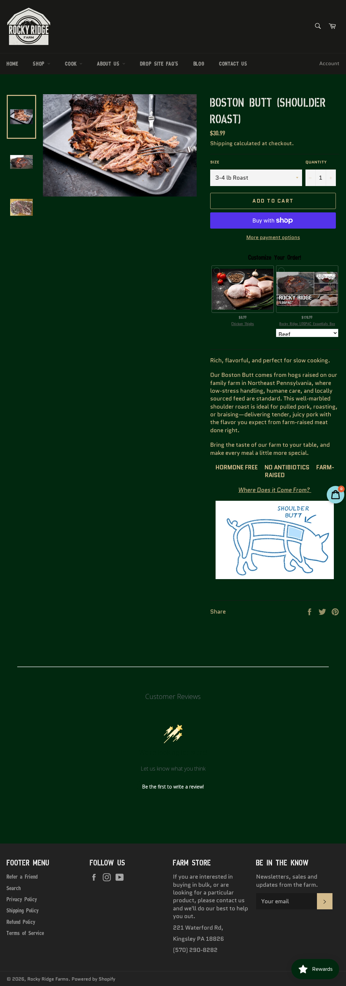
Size (214, 162)
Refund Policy (21, 921)
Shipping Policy (23, 910)
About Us (109, 63)
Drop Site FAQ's (159, 63)
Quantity (316, 162)
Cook (72, 63)
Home (12, 63)
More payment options (273, 237)
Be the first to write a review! (173, 786)
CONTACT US (233, 63)
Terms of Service (25, 933)
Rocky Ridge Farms (48, 979)
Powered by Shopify (93, 979)
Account (329, 63)
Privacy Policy (22, 899)
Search (14, 888)
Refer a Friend (22, 876)
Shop (40, 63)
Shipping (221, 143)
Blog (199, 63)
